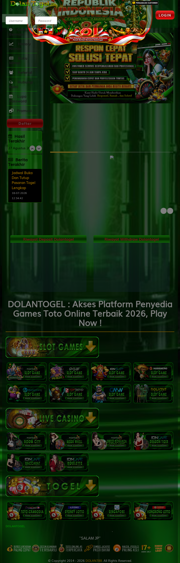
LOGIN (165, 15)
